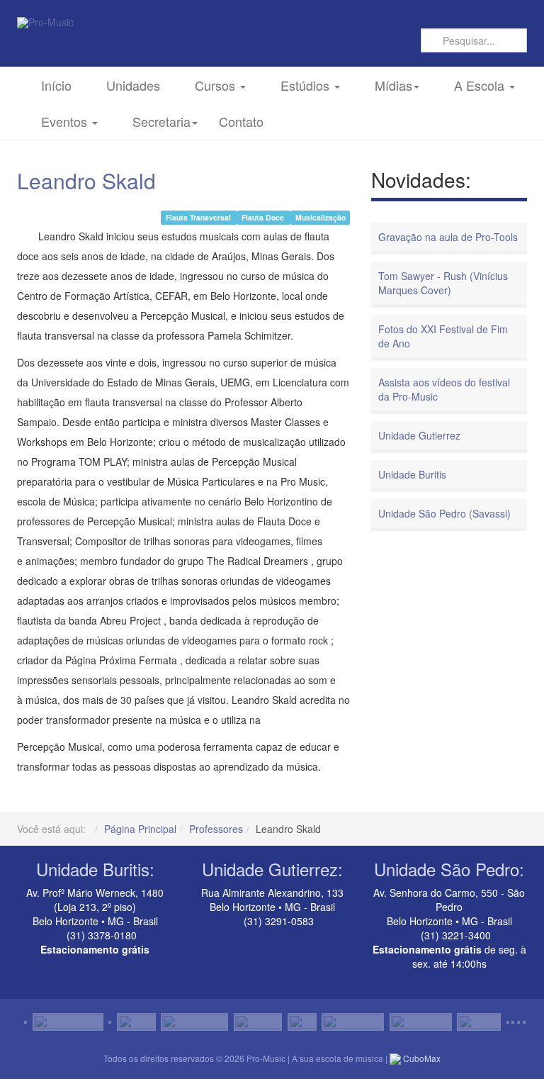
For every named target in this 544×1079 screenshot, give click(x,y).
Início (56, 85)
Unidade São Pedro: (449, 868)
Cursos (217, 85)
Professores (216, 829)
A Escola (481, 85)
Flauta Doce (264, 217)
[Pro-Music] (45, 22)
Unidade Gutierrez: (272, 868)
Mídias (393, 85)
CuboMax (421, 1058)
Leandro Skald (86, 180)
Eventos (66, 121)
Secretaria (161, 121)
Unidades (133, 85)
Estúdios (306, 85)
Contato (241, 121)
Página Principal (140, 829)
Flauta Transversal (199, 217)
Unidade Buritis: (95, 868)
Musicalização (320, 217)
